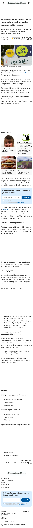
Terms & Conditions (7, 480)
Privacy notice (20, 202)
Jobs (2, 486)
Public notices (5, 488)
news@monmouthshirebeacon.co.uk (14, 524)
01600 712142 (10, 521)
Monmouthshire (24, 73)
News (2, 15)
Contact (3, 482)
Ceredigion (6, 209)
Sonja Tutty (5, 37)
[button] (3, 3)
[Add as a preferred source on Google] (16, 38)
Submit (26, 197)
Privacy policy (5, 484)
